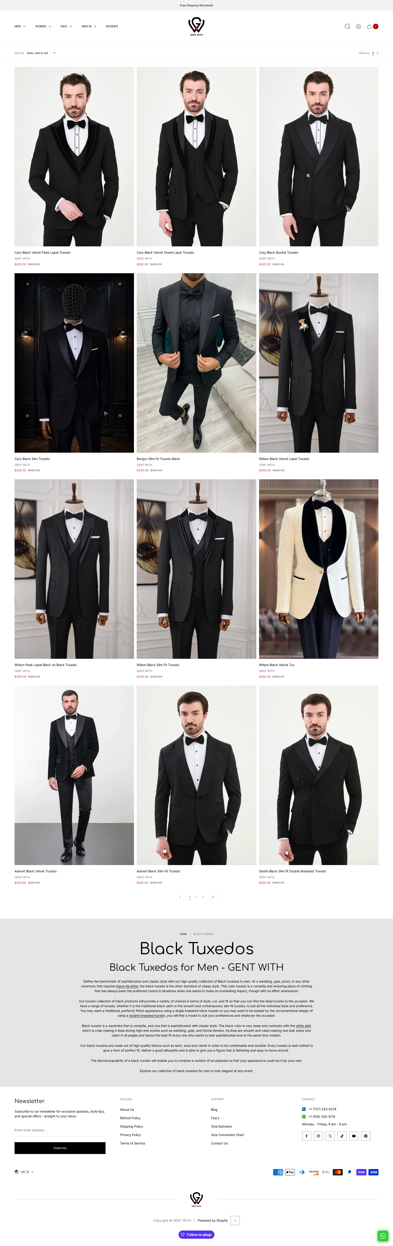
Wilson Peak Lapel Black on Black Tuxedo (46, 665)
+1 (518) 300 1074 (321, 1116)
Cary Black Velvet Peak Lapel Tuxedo (43, 252)
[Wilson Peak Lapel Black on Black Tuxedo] (74, 569)
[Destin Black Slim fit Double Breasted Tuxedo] (318, 775)
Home (183, 934)
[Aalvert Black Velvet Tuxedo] (74, 775)
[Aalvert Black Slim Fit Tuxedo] (196, 775)
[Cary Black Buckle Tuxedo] (318, 156)
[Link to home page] (196, 1199)
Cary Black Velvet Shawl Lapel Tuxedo (165, 252)
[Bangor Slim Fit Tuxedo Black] (196, 363)
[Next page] (213, 897)
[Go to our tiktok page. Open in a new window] (342, 1136)
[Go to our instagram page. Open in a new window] (318, 1136)
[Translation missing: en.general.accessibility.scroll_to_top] (235, 1220)
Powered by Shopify (213, 1220)
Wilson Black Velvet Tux (277, 665)
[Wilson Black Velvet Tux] (318, 569)
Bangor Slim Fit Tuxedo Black (158, 459)
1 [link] (189, 897)
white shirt (303, 1026)
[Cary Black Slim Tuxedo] (74, 363)
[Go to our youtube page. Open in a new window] (353, 1136)
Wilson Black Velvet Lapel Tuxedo (284, 459)
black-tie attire (127, 986)
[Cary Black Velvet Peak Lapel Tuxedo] (74, 156)
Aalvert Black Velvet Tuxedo (36, 871)
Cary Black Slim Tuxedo (32, 459)
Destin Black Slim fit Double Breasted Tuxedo (292, 871)
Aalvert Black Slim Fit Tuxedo (158, 871)
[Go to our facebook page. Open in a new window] (306, 1136)
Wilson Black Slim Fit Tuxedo (158, 665)
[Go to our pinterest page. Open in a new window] (365, 1136)
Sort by (19, 53)
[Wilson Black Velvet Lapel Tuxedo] (318, 363)
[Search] (348, 26)
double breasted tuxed (146, 1015)
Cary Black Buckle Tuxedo (278, 252)
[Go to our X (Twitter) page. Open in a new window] (330, 1136)
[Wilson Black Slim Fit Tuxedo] (196, 569)
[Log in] (358, 26)
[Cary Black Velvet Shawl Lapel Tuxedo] (196, 156)
